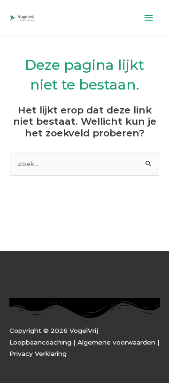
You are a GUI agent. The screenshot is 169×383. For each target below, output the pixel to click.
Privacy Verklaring (38, 353)
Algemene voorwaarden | (118, 342)
